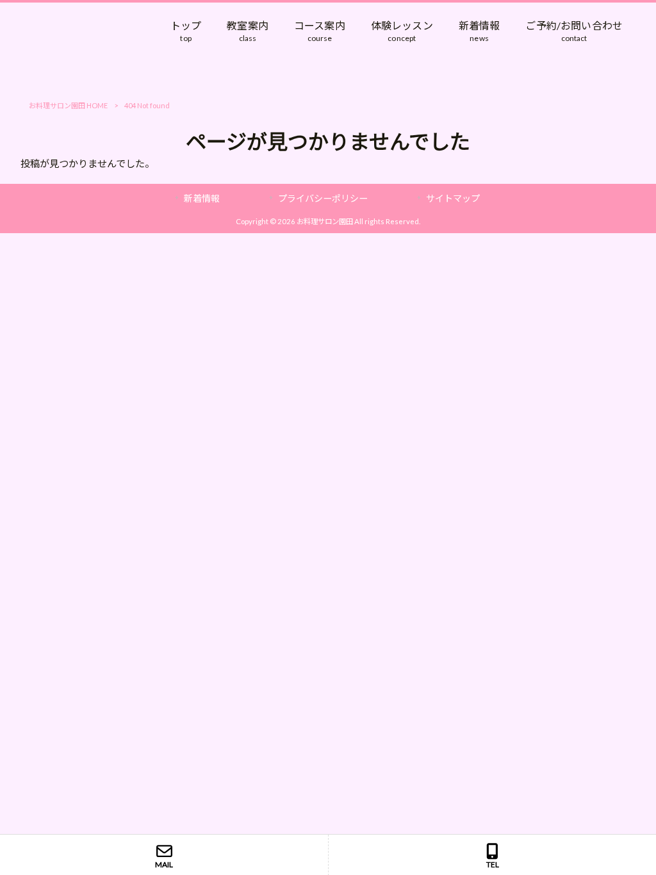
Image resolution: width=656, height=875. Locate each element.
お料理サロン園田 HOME (68, 105)
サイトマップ (453, 198)
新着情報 (202, 198)
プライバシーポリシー (323, 198)
